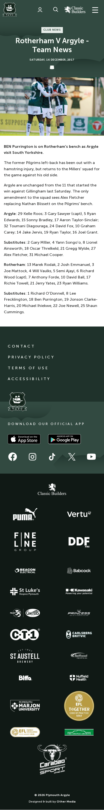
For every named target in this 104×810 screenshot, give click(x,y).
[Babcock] (79, 571)
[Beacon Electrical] (25, 570)
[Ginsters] (25, 613)
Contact (21, 346)
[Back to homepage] (9, 9)
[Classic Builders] (52, 489)
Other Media (66, 801)
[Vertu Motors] (79, 514)
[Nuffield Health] (79, 678)
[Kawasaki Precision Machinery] (79, 591)
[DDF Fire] (79, 541)
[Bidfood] (79, 656)
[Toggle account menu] (40, 9)
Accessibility (29, 379)
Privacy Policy (31, 357)
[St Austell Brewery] (25, 656)
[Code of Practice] (79, 706)
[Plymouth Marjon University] (25, 706)
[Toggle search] (55, 9)
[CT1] (25, 634)
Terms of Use (28, 368)
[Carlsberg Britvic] (79, 634)
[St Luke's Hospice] (25, 592)
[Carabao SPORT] (52, 759)
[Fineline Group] (25, 542)
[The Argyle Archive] (79, 732)
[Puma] (25, 514)
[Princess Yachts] (79, 613)
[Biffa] (25, 678)
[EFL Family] (25, 732)
